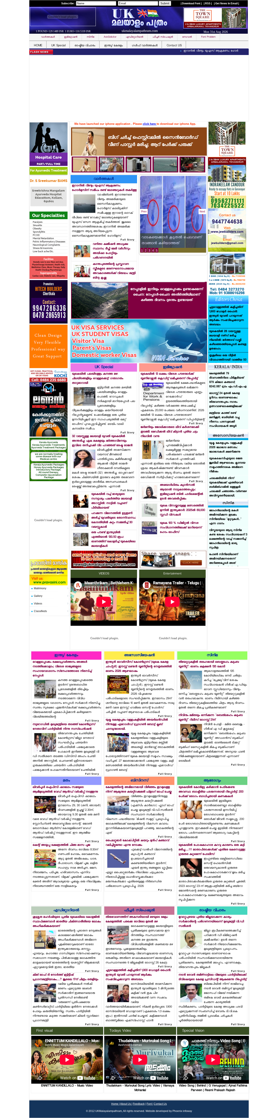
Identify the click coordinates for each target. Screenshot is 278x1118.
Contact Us (160, 1103)
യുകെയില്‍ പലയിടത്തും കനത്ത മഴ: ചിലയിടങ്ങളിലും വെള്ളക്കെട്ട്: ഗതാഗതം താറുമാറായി (97, 378)
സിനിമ (212, 656)
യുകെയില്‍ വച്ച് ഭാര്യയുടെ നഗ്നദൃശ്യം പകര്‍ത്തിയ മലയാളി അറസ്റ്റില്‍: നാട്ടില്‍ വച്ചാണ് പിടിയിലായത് (111, 501)
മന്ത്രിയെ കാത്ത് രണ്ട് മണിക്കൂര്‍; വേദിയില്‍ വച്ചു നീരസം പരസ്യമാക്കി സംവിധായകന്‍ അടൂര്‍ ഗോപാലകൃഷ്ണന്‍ (224, 382)
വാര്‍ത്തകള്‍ (104, 179)
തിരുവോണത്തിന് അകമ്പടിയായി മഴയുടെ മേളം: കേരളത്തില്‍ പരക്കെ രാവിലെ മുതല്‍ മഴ (137, 919)
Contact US (174, 45)
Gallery (38, 595)
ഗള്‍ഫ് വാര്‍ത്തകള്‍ (144, 45)
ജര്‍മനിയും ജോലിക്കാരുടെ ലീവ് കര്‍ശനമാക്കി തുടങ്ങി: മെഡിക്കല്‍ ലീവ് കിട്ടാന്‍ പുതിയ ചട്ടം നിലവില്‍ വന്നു (170, 432)
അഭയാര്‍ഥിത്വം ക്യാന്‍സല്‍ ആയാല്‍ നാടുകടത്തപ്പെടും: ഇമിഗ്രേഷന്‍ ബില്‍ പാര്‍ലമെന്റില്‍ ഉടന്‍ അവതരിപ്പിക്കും (181, 492)
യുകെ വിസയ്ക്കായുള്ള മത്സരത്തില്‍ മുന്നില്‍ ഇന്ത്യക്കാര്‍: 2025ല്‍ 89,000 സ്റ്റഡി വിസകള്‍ (182, 510)
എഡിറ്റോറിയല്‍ (66, 911)
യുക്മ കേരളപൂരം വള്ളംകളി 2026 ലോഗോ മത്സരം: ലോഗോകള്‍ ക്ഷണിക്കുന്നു (225, 447)
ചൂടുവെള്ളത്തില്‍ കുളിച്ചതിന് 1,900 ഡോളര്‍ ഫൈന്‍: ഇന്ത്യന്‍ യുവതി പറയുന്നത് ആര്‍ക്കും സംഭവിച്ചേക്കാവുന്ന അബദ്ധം (138, 975)
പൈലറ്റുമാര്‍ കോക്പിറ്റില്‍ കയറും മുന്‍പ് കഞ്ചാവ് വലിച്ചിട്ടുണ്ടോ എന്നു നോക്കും (137, 843)
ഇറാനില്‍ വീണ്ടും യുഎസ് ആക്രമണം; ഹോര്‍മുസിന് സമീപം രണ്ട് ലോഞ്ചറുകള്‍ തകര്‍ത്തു (203, 51)
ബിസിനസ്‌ (139, 781)
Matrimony (40, 588)
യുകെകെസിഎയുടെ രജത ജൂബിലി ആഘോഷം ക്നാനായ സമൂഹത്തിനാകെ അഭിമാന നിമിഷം (227, 465)
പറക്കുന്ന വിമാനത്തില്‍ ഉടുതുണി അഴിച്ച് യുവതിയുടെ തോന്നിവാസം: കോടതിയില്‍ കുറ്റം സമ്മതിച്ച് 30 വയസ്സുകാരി (113, 520)
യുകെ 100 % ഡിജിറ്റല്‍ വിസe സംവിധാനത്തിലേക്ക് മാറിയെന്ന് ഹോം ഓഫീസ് (181, 528)
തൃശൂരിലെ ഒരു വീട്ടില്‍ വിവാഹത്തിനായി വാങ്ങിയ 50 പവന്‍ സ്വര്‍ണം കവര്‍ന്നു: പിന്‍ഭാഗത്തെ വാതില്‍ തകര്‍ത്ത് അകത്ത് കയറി (227, 316)
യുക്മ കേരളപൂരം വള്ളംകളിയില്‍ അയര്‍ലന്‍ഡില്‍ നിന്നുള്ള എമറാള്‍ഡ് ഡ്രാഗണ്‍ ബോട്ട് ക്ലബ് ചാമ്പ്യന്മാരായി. (137, 724)
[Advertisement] (140, 88)
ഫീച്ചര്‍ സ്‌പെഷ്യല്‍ (139, 911)
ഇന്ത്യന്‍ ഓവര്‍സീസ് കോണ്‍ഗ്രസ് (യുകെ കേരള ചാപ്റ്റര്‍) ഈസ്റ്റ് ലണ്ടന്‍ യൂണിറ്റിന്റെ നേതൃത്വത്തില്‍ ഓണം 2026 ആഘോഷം (139, 667)
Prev (144, 211)
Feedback (139, 1103)
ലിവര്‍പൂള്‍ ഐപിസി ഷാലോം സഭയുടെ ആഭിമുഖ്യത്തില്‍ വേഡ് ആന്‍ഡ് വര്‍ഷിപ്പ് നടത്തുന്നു (65, 789)
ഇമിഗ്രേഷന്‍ (172, 367)
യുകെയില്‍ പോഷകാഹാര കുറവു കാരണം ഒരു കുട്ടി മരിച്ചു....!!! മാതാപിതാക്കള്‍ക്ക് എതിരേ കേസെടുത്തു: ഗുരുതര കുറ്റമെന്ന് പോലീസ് (212, 850)
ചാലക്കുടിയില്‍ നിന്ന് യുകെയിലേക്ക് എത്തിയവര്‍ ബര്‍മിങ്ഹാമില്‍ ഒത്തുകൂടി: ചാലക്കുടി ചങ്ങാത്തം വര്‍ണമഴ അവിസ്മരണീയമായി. (228, 487)
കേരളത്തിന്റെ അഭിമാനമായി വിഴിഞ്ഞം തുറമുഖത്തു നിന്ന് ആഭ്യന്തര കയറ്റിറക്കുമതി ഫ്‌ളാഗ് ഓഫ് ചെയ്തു (139, 789)
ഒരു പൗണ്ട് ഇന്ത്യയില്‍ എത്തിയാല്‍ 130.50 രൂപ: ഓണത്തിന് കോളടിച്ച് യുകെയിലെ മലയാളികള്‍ (113, 539)
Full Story (127, 239)
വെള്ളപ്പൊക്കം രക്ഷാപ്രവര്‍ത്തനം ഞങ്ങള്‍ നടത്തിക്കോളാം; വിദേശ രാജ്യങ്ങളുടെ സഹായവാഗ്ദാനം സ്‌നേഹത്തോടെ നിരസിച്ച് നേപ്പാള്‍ (62, 669)
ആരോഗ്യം (212, 781)
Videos (38, 603)
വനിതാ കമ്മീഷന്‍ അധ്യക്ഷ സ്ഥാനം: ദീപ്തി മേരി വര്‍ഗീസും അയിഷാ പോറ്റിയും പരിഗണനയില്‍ (111, 251)
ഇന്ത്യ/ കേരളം (113, 45)
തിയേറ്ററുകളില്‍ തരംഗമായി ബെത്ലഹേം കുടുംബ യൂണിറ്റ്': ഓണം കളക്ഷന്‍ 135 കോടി (209, 664)
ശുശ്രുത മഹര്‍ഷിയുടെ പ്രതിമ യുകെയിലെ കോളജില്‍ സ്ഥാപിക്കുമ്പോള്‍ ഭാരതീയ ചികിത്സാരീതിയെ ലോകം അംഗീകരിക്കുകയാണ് (67, 922)
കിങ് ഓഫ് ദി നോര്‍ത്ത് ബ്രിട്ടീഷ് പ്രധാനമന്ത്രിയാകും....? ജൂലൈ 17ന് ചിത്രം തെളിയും (65, 977)
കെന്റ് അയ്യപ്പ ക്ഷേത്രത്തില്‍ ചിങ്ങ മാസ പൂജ (61, 845)
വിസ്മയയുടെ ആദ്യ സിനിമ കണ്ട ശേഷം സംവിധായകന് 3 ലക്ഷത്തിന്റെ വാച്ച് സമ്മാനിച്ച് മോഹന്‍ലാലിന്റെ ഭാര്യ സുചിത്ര (228, 519)
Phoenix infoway (182, 1111)
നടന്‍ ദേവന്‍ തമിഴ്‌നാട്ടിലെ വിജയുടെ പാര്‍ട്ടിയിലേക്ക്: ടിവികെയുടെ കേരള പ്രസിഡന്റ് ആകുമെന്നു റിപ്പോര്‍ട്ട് (213, 977)
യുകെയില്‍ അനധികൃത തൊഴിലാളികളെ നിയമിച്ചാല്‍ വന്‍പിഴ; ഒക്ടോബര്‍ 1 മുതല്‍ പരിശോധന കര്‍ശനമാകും (227, 362)
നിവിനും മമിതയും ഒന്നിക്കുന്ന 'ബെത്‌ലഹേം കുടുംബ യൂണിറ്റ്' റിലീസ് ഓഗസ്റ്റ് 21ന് (211, 717)
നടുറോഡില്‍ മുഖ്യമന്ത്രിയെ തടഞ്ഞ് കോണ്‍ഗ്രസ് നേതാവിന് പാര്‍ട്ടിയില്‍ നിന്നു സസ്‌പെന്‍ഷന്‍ (64, 726)
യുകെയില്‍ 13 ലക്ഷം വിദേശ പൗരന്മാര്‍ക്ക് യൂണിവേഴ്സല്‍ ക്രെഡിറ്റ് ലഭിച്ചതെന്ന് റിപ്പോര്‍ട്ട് (169, 376)
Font (149, 1103)
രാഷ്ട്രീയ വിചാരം (84, 45)
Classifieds (40, 611)
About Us (126, 1103)
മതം (66, 781)
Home (115, 1103)
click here (150, 123)
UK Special (58, 45)
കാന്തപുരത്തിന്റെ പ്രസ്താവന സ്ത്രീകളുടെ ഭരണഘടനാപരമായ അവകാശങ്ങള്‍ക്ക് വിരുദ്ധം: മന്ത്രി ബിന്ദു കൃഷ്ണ (114, 271)
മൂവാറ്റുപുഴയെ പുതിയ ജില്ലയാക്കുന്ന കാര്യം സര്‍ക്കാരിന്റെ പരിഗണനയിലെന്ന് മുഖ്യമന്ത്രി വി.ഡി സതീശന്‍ (211, 922)
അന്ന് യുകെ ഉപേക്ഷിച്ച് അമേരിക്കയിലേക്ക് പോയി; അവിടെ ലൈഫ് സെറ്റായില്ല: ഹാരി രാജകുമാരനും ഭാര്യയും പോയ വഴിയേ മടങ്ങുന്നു (227, 340)
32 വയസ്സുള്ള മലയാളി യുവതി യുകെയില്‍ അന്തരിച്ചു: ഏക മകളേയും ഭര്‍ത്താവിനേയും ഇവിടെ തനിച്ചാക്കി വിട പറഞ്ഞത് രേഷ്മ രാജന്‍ (102, 441)
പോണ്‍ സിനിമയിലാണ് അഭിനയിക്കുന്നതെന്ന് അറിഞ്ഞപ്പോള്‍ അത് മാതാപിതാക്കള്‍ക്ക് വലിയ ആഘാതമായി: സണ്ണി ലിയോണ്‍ (225, 546)
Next (202, 211)
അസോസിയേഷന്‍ (139, 656)
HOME (38, 45)
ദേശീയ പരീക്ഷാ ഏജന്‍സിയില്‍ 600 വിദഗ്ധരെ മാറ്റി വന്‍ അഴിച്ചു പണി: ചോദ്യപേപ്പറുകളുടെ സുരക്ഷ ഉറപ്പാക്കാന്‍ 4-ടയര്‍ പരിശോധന (226, 409)
